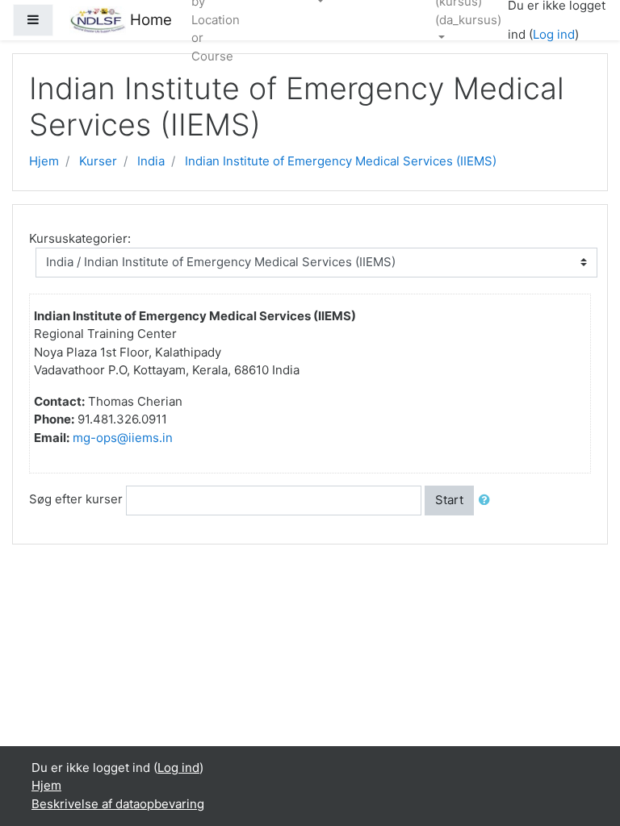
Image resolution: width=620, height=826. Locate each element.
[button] (487, 500)
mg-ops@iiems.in (123, 437)
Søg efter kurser (76, 499)
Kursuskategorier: (80, 238)
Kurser (98, 161)
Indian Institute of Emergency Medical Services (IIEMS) (340, 161)
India (151, 161)
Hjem (44, 161)
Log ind (554, 34)
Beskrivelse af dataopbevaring (117, 803)
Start (449, 499)
